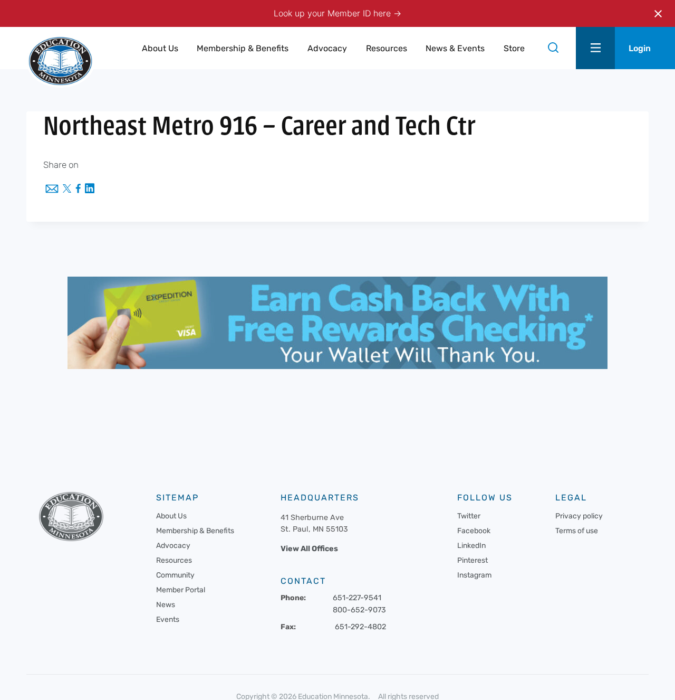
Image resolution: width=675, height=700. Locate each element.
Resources (174, 560)
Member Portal (180, 589)
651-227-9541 (357, 597)
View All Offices (309, 548)
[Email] (52, 189)
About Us (171, 516)
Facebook (473, 530)
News (165, 604)
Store (514, 48)
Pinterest (472, 560)
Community (175, 575)
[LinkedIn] (90, 189)
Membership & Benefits (195, 530)
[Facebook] (78, 189)
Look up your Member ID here (333, 13)
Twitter (468, 516)
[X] (67, 189)
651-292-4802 (360, 626)
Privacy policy (579, 516)
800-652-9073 (359, 610)
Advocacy (173, 545)
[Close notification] (658, 13)
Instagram (474, 575)
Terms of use (576, 530)
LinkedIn (471, 545)
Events (167, 619)
